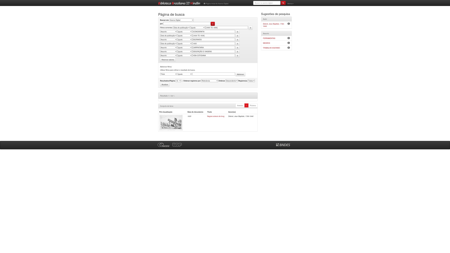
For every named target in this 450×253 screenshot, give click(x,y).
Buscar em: (164, 20)
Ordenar (222, 81)
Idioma (289, 3)
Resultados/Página (167, 81)
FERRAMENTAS (269, 38)
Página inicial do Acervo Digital (216, 3)
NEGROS (266, 43)
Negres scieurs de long (215, 116)
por (161, 23)
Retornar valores (168, 59)
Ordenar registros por (192, 81)
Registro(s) (242, 81)
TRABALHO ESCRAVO (271, 48)
